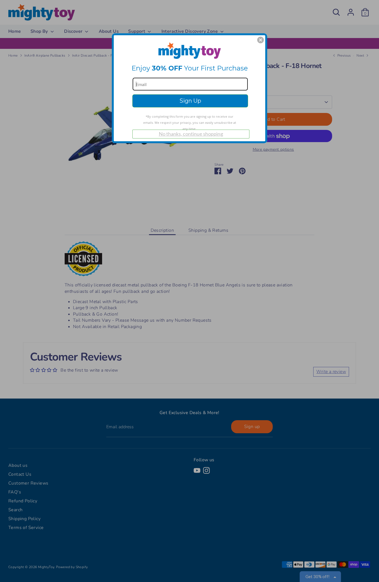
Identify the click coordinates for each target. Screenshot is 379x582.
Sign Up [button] (190, 100)
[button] (260, 40)
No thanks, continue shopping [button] (191, 134)
